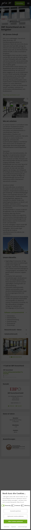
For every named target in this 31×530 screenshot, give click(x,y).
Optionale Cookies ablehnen (15, 516)
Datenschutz (6, 526)
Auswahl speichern (15, 511)
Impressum (13, 526)
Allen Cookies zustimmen (15, 521)
